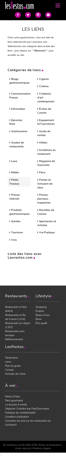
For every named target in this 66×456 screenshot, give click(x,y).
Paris (42, 172)
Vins (14, 240)
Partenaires (11, 357)
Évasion (40, 311)
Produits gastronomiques (19, 212)
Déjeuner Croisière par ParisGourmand (27, 408)
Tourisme (17, 232)
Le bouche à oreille (16, 404)
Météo (15, 172)
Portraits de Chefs (15, 374)
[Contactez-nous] (48, 15)
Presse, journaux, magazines (44, 198)
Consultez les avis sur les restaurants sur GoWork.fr (28, 422)
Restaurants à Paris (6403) (16, 309)
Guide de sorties (43, 133)
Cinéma (44, 86)
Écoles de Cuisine (44, 111)
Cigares (44, 79)
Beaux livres (43, 315)
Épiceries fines (15, 122)
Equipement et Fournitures (46, 122)
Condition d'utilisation (17, 416)
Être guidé (41, 323)
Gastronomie (19, 131)
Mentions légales (42, 448)
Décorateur (18, 109)
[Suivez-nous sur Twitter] (28, 15)
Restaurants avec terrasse (15, 333)
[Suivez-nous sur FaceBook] (18, 15)
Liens (8, 361)
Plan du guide (13, 365)
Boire (39, 319)
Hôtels (43, 142)
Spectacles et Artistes (46, 223)
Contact (9, 370)
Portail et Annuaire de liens (44, 183)
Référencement (14, 339)
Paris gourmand (14, 400)
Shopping (41, 307)
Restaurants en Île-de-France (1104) (16, 317)
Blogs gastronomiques (19, 81)
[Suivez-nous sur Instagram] (38, 15)
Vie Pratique (47, 232)
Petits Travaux (14, 182)
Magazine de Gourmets (46, 163)
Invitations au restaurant (46, 152)
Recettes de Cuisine (45, 212)
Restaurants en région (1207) (17, 325)
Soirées (15, 221)
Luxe (14, 161)
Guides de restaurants (16, 144)
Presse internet (14, 197)
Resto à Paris (12, 396)
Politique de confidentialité (20, 412)
